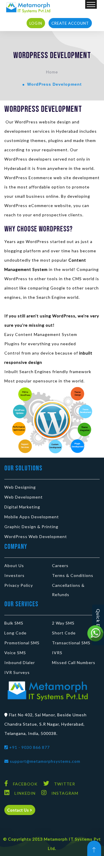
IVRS (57, 652)
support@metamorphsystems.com (44, 761)
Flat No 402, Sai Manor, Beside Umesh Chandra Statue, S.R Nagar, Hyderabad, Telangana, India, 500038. (45, 724)
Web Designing (20, 487)
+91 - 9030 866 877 (29, 747)
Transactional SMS (71, 642)
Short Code (64, 632)
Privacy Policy (18, 585)
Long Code (15, 632)
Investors (14, 575)
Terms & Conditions (72, 575)
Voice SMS (15, 652)
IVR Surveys (17, 672)
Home (52, 72)
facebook (25, 783)
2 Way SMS (63, 623)
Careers (60, 565)
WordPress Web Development (35, 536)
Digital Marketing (22, 506)
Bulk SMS (13, 623)
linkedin (25, 793)
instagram (64, 793)
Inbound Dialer (19, 662)
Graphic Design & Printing (31, 526)
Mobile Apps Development (31, 516)
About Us (14, 565)
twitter (64, 783)
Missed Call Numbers (73, 662)
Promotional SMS (22, 642)
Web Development (23, 496)
